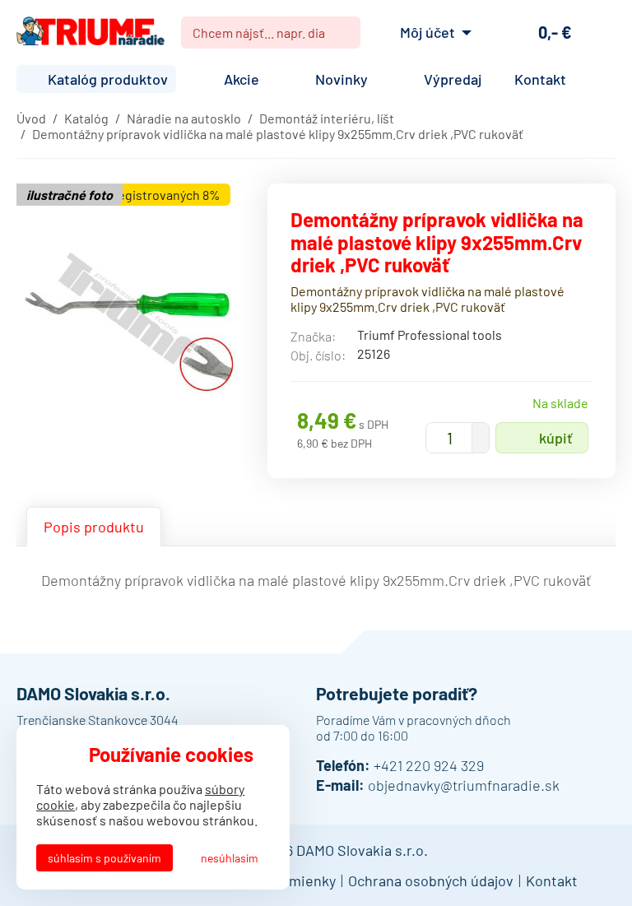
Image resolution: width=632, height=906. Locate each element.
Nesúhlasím (229, 858)
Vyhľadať (341, 33)
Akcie (241, 79)
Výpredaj (452, 79)
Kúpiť (556, 438)
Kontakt (540, 79)
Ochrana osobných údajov (431, 880)
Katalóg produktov (108, 79)
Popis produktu (94, 527)
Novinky (341, 79)
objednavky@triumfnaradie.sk (464, 785)
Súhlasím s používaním (104, 858)
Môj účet (427, 32)
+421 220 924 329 (429, 765)
